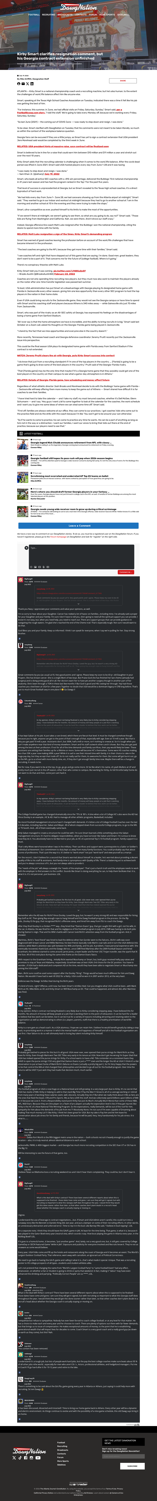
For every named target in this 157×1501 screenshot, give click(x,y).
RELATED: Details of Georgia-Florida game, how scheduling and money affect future (63, 380)
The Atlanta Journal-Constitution (53, 1489)
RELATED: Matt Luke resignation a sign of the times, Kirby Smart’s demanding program (64, 234)
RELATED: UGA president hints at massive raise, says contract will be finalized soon (63, 146)
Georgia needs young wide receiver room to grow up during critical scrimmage (73, 509)
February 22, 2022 (64, 274)
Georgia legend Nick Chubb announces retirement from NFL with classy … (71, 442)
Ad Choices (88, 1493)
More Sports (107, 14)
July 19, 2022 (52, 174)
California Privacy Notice (43, 1493)
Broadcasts (65, 14)
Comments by (130, 1424)
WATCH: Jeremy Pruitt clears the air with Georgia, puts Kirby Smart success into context (66, 355)
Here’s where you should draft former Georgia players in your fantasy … (70, 491)
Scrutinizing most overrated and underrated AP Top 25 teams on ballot (69, 476)
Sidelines (123, 14)
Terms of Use (111, 1489)
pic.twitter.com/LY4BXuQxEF (69, 271)
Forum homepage (58, 537)
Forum (93, 14)
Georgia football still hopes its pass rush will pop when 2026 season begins (72, 458)
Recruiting (48, 14)
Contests (81, 14)
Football (34, 14)
